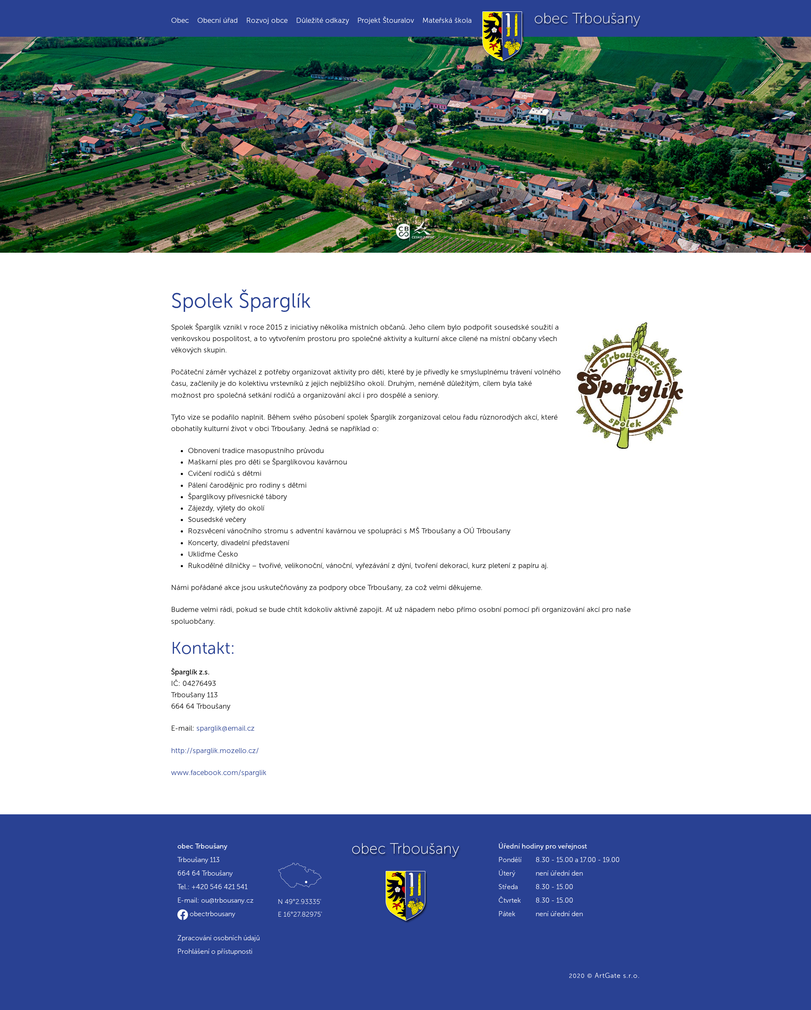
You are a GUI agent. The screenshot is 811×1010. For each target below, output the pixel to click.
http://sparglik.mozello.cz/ (215, 750)
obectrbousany (211, 914)
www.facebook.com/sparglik (219, 772)
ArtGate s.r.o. (617, 976)
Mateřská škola (447, 20)
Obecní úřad (217, 20)
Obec (180, 20)
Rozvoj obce (267, 20)
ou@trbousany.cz (227, 900)
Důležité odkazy (322, 20)
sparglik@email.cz (225, 728)
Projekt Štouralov (385, 20)
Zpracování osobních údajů (218, 938)
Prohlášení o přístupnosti (215, 951)
